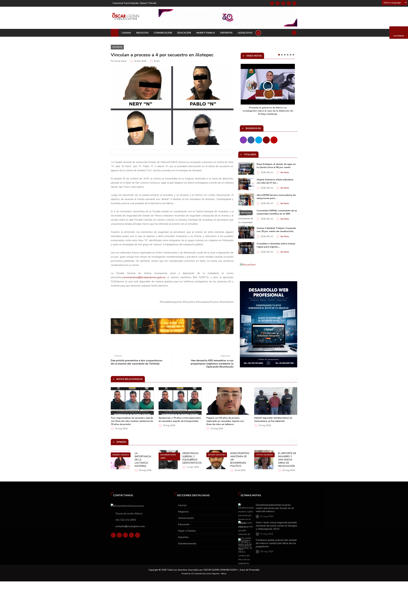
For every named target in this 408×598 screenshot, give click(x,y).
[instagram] (294, 3)
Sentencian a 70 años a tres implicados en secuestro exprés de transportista (180, 419)
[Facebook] (272, 3)
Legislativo (245, 32)
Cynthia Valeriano (264, 455)
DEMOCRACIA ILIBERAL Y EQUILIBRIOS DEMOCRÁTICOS (192, 458)
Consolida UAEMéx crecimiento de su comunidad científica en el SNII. (277, 212)
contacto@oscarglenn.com (130, 526)
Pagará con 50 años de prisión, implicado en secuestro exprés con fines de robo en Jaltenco (225, 421)
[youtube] (289, 3)
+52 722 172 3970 (125, 520)
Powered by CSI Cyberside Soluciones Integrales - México (204, 573)
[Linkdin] (283, 3)
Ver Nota (284, 172)
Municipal (245, 166)
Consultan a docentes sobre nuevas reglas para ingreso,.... (276, 245)
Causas (126, 32)
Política (245, 182)
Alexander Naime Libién (168, 456)
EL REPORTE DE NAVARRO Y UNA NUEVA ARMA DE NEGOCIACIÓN (287, 460)
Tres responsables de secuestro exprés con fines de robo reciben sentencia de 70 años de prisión (132, 421)
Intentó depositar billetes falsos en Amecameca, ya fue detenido (273, 419)
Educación (184, 32)
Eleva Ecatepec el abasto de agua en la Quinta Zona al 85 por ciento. (276, 166)
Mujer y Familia (205, 32)
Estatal (244, 197)
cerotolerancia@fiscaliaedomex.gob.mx (144, 277)
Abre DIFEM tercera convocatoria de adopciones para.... (276, 197)
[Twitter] (278, 3)
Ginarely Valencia (120, 455)
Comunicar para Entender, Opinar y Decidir (134, 3)
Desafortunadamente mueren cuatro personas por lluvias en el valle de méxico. (275, 508)
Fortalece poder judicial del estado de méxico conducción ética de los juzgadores (276, 543)
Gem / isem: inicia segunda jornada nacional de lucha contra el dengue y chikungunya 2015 (276, 526)
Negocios (142, 32)
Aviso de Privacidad (249, 569)
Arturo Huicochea (216, 455)
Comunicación (163, 32)
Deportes (226, 32)
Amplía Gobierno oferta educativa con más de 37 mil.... (275, 181)
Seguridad (117, 47)
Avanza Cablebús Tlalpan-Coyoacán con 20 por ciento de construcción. (276, 230)
